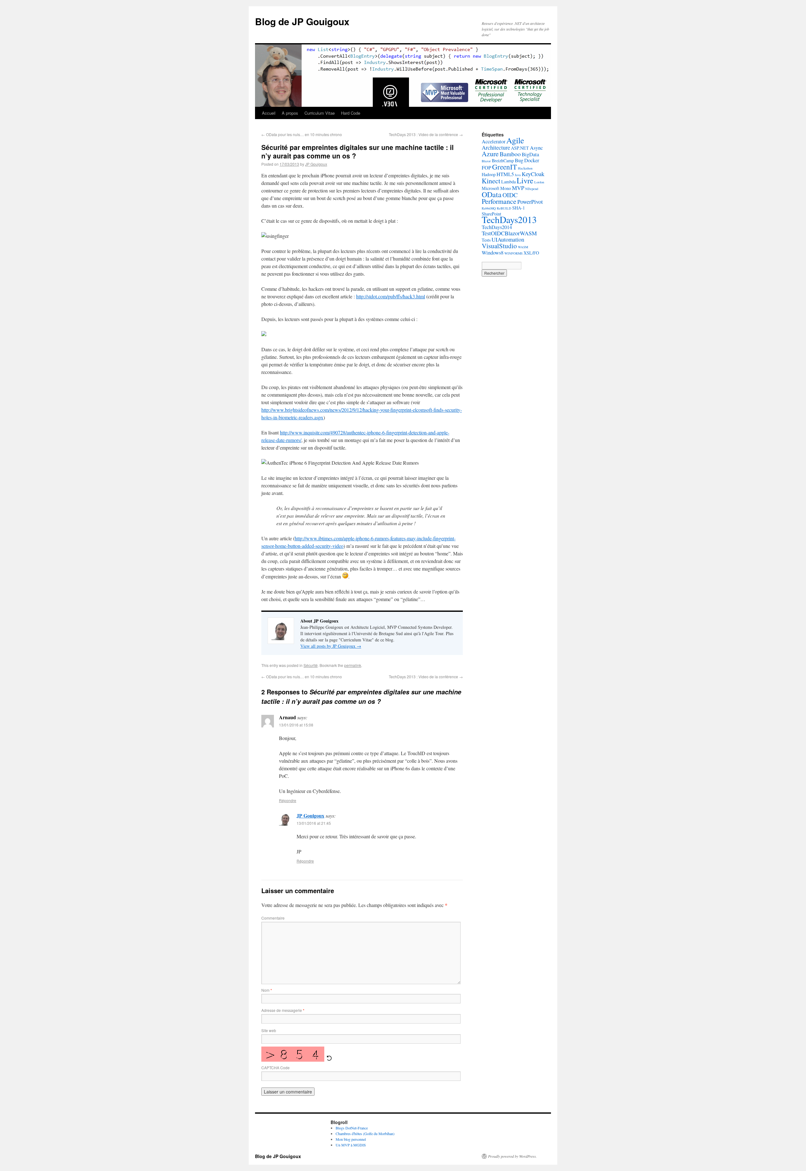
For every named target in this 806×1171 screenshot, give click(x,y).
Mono (505, 188)
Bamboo (510, 154)
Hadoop (489, 174)
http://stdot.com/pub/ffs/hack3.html (390, 296)
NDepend (531, 189)
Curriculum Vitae (319, 113)
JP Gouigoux (316, 164)
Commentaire (273, 918)
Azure (490, 153)
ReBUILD (504, 208)
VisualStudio (499, 245)
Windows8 (492, 252)
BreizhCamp (503, 161)
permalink (352, 665)
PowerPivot (530, 201)
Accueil (268, 113)
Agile (515, 140)
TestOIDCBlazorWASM (509, 233)
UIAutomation (507, 239)
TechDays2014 (497, 227)
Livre (525, 180)
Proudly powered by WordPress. (512, 1156)
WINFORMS (513, 253)
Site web (268, 1030)
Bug (519, 160)
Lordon (539, 182)
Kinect (491, 180)
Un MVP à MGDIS (351, 1144)
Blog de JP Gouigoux (302, 21)
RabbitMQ (489, 208)
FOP (486, 167)
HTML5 (505, 174)
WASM (523, 247)
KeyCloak (533, 174)
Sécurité (311, 665)
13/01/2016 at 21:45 (314, 823)
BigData (530, 154)
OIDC (510, 195)
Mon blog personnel (351, 1139)
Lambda (508, 182)
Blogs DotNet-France (352, 1127)
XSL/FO (531, 253)
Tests (486, 240)
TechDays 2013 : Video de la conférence (426, 134)
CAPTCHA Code (275, 1067)
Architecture (496, 147)
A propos (290, 113)
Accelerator (493, 141)
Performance (499, 201)
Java (518, 175)
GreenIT (504, 166)
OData (492, 194)
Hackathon (525, 168)
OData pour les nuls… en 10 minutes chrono (301, 134)
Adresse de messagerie (282, 1010)
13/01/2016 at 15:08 (296, 724)
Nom (266, 990)
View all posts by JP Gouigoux (330, 646)
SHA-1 (518, 208)
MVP (518, 188)
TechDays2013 (509, 219)
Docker (531, 160)
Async (536, 147)
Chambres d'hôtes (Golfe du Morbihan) (365, 1133)
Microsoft (490, 188)
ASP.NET (520, 148)
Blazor (486, 161)
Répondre (287, 800)
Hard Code (350, 113)
